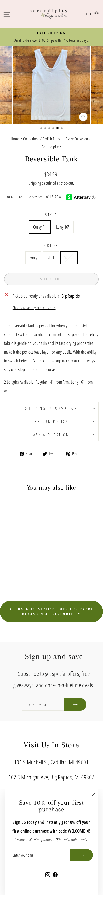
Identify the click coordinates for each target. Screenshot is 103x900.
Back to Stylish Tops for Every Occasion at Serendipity (55, 611)
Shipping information (51, 408)
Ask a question (52, 434)
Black (51, 257)
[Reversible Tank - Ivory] (16, 563)
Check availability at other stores (34, 307)
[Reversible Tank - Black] (22, 563)
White (69, 257)
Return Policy (51, 421)
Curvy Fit (40, 227)
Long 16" (63, 227)
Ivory (33, 257)
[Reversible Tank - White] (28, 563)
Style (51, 214)
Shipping (35, 183)
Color (51, 245)
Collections (31, 139)
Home (15, 139)
